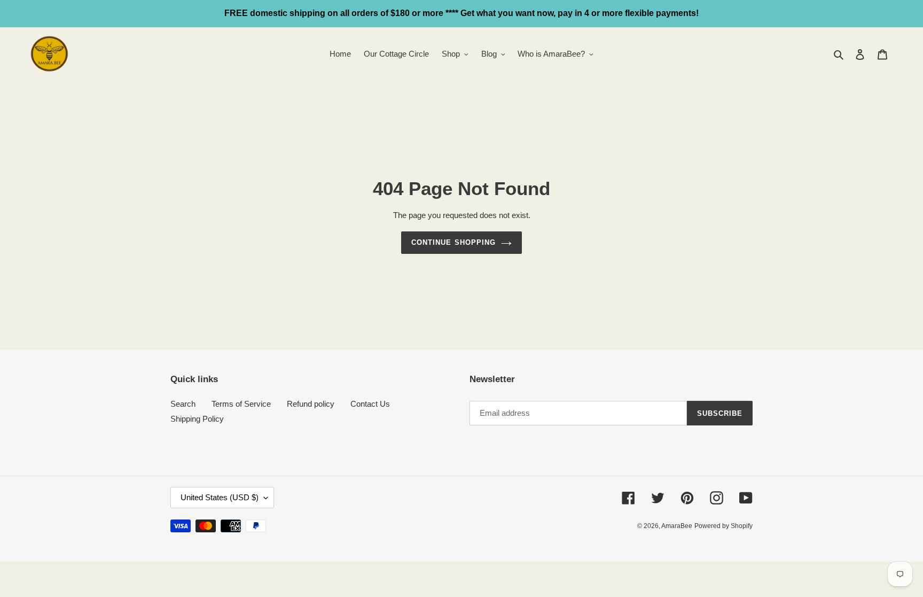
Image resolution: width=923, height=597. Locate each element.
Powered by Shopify (723, 526)
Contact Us (370, 403)
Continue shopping (453, 242)
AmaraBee (676, 526)
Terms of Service (241, 403)
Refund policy (310, 403)
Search (182, 403)
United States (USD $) (220, 497)
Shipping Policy (197, 418)
